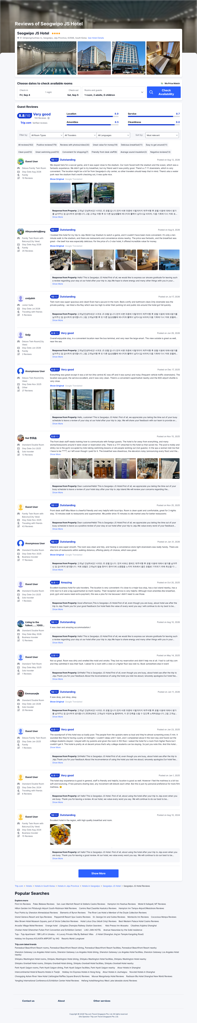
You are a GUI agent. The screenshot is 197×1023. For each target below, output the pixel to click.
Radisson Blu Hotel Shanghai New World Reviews (149, 976)
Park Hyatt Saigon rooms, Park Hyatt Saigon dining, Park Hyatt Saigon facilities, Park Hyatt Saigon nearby (65, 967)
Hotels (29, 886)
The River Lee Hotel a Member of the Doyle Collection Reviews (117, 912)
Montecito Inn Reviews (138, 917)
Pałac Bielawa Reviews (43, 904)
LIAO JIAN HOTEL (92, 930)
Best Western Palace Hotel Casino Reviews (139, 921)
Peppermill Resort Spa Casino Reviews (72, 917)
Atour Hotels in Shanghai (128, 967)
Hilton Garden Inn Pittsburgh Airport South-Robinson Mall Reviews (46, 908)
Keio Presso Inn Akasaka (116, 925)
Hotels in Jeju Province (68, 886)
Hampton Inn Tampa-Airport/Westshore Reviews (141, 908)
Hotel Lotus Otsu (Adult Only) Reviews (98, 921)
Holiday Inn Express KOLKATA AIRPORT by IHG (37, 938)
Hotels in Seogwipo (91, 886)
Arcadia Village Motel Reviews (29, 925)
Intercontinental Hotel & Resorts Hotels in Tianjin (37, 972)
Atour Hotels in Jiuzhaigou (115, 972)
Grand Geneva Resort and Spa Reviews (33, 917)
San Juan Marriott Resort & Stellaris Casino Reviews (81, 904)
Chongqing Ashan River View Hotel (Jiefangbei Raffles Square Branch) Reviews (52, 976)
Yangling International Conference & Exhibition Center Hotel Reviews (47, 980)
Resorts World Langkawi (73, 938)
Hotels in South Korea (45, 886)
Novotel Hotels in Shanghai (142, 972)
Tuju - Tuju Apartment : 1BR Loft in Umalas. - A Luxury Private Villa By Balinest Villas (54, 934)
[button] (172, 4)
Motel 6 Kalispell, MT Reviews (152, 904)
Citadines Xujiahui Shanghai (144, 925)
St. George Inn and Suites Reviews (109, 917)
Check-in (24, 90)
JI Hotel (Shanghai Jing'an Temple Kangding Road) (120, 934)
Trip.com (19, 886)
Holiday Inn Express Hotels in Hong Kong (81, 972)
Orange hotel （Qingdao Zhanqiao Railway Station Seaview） (74, 925)
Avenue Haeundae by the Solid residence (122, 930)
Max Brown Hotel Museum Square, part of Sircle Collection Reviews (46, 921)
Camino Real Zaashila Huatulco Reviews (97, 908)
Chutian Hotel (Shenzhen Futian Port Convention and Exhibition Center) (48, 930)
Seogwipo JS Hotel (112, 886)
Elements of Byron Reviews (73, 912)
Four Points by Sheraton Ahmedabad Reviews (36, 912)
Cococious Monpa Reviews (163, 917)
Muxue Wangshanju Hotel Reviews (108, 976)
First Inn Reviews (23, 904)
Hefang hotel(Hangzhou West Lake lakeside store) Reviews (109, 980)
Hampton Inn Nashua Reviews (121, 904)
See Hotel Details (96, 38)
